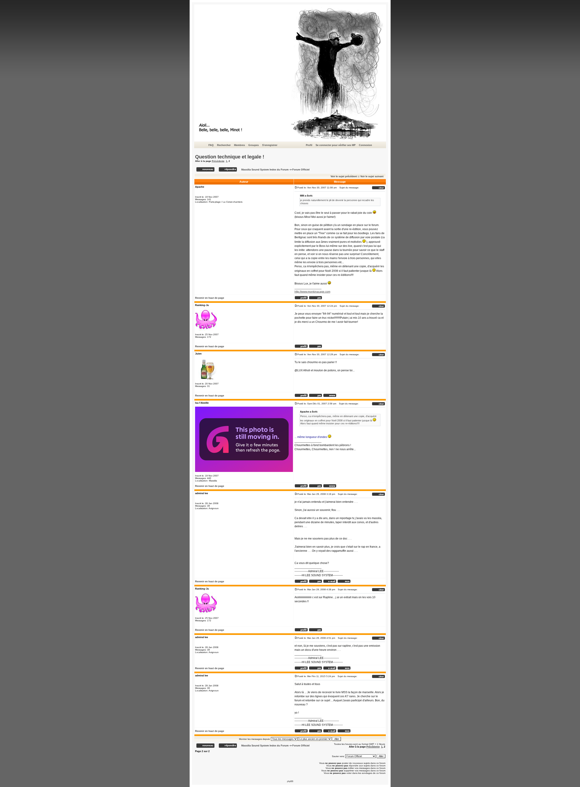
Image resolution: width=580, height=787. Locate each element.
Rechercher (224, 145)
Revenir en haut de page (209, 297)
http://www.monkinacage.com (312, 291)
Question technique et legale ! (229, 157)
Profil (309, 145)
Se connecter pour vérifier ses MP (335, 145)
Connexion (365, 145)
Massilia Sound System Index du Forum (265, 169)
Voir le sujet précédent (344, 176)
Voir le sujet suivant (372, 176)
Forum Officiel (300, 169)
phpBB (290, 781)
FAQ (211, 145)
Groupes (253, 145)
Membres (239, 145)
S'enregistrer (269, 145)
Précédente (218, 161)
